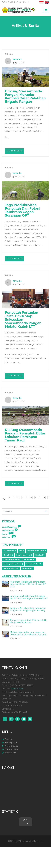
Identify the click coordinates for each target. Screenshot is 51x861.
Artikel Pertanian (9, 527)
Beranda (8, 739)
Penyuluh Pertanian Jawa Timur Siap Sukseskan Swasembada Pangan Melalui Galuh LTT (23, 319)
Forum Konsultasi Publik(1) (36, 550)
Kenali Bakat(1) (29, 559)
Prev (4, 499)
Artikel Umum (8, 531)
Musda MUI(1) (8, 555)
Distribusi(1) (39, 555)
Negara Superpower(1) (24, 555)
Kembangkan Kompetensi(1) (13, 564)
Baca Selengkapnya (14, 151)
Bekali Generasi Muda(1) (12, 559)
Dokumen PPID (11, 749)
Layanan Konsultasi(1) (11, 568)
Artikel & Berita (11, 746)
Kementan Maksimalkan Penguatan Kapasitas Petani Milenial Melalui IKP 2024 (28, 584)
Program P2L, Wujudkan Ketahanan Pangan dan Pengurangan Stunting (28, 609)
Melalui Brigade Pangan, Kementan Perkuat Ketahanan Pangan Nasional (28, 633)
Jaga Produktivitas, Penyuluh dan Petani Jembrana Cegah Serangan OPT (22, 210)
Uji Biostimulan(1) (10, 550)
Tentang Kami (11, 743)
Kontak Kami (10, 753)
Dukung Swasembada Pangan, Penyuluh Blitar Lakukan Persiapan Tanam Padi (25, 435)
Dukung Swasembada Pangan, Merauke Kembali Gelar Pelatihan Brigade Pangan (25, 96)
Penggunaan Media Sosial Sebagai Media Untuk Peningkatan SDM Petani (28, 597)
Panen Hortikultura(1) (34, 564)
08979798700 (17, 689)
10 (49, 497)
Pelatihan (6, 537)
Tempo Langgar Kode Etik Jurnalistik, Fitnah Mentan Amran (28, 621)
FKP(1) (21, 550)
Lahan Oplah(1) (27, 568)
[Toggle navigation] (46, 10)
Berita (10, 54)
